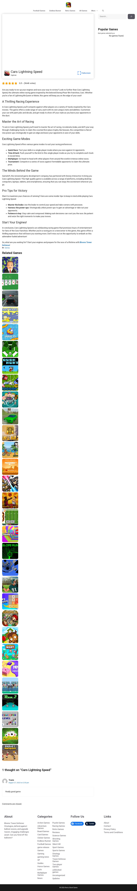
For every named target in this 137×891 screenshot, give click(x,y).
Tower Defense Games (59, 860)
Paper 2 (6, 676)
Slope (5, 558)
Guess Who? (7, 407)
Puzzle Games (58, 823)
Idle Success (8, 272)
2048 (5, 609)
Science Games (59, 835)
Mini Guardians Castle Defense (15, 491)
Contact (107, 826)
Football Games (39, 11)
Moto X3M (7, 457)
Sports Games (58, 850)
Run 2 (5, 710)
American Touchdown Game (14, 693)
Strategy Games (56, 855)
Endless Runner (55, 11)
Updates (56, 878)
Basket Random (9, 760)
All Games (83, 11)
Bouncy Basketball (10, 508)
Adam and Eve (8, 474)
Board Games (43, 831)
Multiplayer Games (42, 874)
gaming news (43, 857)
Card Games (42, 834)
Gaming (40, 854)
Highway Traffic (9, 306)
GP (38, 860)
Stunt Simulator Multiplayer (14, 424)
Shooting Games (56, 840)
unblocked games (56, 871)
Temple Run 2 (8, 440)
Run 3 (5, 575)
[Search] (131, 16)
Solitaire (6, 743)
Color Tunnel (8, 541)
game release (43, 847)
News (39, 878)
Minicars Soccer (9, 390)
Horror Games (43, 866)
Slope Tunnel (8, 356)
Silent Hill (56, 844)
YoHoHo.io (7, 625)
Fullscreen (86, 73)
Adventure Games (41, 827)
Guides (40, 863)
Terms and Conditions (113, 832)
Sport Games (58, 847)
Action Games (43, 823)
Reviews (56, 832)
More (93, 11)
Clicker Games (43, 838)
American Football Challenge (14, 592)
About (106, 823)
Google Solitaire (9, 289)
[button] (103, 11)
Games (7, 248)
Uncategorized (58, 875)
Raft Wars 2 (7, 323)
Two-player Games (57, 865)
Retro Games (70, 11)
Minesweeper (8, 726)
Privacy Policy (110, 829)
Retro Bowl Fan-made (11, 525)
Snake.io (6, 339)
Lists (39, 869)
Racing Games (58, 826)
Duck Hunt (7, 373)
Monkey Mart (8, 659)
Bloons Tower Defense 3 (12, 642)
